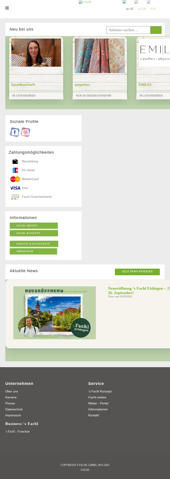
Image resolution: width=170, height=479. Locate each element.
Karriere (11, 397)
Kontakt (93, 415)
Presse (10, 403)
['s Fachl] (85, 2)
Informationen (98, 409)
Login (85, 469)
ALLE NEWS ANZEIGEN (137, 271)
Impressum (13, 415)
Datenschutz (14, 409)
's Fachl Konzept (100, 391)
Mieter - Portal (98, 403)
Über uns (11, 391)
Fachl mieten (97, 397)
